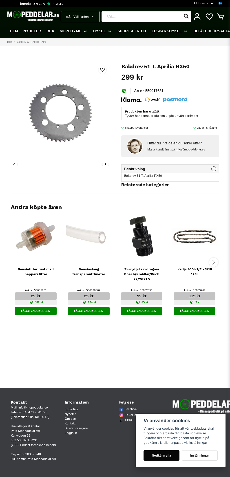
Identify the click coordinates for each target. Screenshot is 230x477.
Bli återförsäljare (76, 428)
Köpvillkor (71, 409)
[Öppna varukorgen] (220, 16)
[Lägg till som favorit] (209, 16)
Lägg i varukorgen (35, 311)
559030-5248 (31, 454)
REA (50, 31)
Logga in (71, 433)
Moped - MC (71, 31)
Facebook (131, 409)
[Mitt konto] (197, 16)
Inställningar (199, 455)
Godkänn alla (161, 455)
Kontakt (70, 423)
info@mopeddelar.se (190, 149)
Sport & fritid (131, 31)
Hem (14, 31)
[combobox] (80, 16)
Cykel (99, 31)
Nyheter (32, 31)
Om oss (70, 418)
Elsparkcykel (167, 31)
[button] (220, 3)
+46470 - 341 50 (34, 412)
